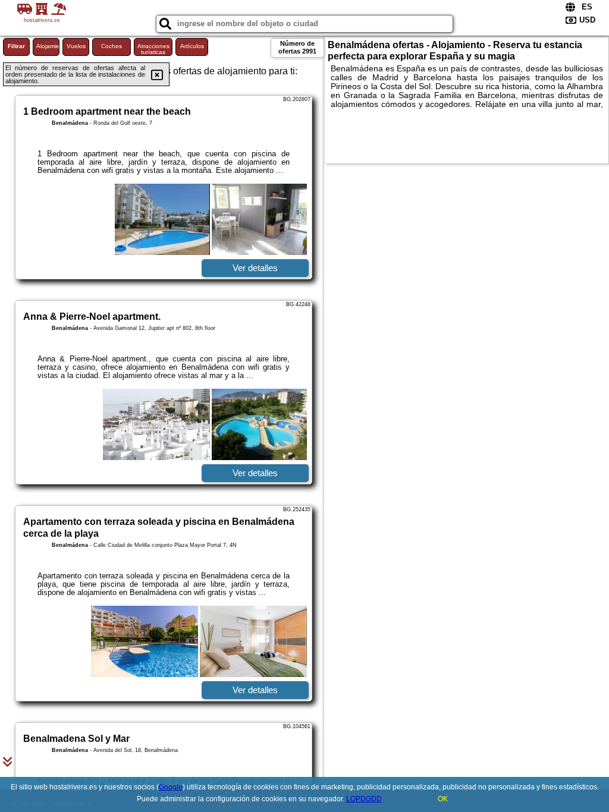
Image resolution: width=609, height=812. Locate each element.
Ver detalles (255, 268)
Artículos (192, 46)
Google (171, 787)
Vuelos (76, 46)
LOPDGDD (364, 799)
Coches (111, 46)
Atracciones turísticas (153, 49)
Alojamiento (47, 46)
